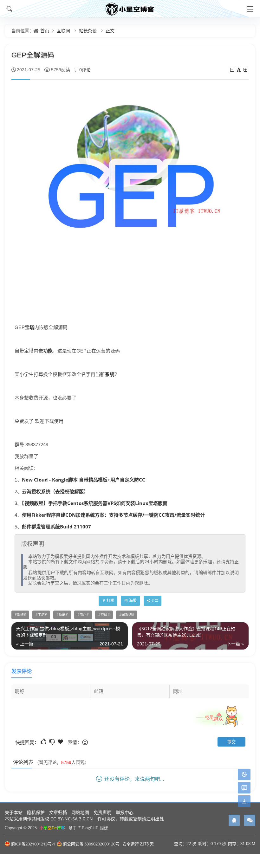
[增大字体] (246, 70)
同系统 (126, 614)
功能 (48, 350)
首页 (44, 31)
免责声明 (102, 812)
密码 (104, 614)
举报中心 (124, 812)
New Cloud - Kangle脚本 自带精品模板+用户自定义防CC (83, 479)
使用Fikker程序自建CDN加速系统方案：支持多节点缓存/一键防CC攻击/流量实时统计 (113, 515)
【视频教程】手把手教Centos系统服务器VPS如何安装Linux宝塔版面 (94, 503)
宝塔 (29, 327)
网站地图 (80, 812)
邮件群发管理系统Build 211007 (56, 526)
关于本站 (14, 812)
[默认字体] (239, 70)
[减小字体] (232, 70)
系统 (109, 374)
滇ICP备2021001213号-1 (33, 844)
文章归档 (58, 812)
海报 (133, 600)
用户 (83, 614)
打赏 (110, 600)
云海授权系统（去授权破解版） (55, 491)
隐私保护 (36, 812)
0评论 (85, 70)
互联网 (63, 31)
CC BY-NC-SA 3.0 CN (71, 819)
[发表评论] (244, 788)
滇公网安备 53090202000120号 (91, 844)
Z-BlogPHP (88, 828)
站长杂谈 (88, 31)
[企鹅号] (234, 820)
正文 (110, 31)
